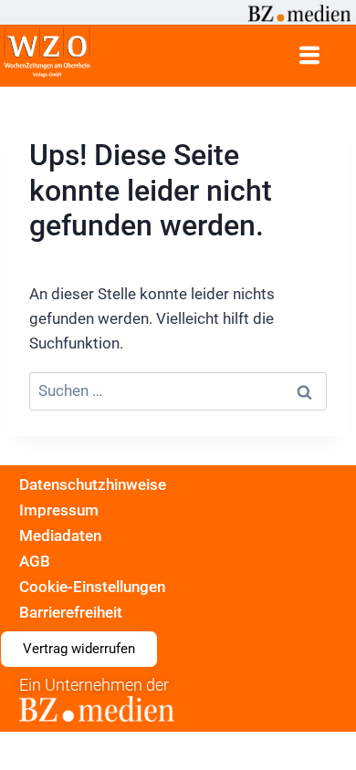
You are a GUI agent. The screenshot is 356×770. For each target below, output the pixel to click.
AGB (34, 561)
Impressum (59, 510)
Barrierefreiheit (70, 612)
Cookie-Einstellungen (92, 587)
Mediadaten (60, 535)
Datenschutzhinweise (92, 484)
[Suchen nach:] (178, 391)
